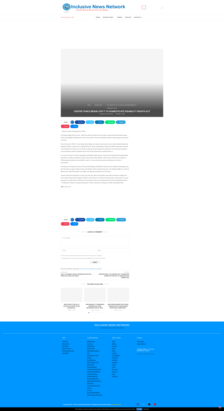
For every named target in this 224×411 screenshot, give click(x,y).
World (98, 17)
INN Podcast (65, 346)
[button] (63, 300)
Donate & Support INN (68, 350)
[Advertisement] (111, 33)
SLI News (89, 390)
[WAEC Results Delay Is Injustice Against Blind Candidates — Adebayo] (71, 295)
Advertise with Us (66, 348)
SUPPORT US (137, 17)
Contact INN (65, 353)
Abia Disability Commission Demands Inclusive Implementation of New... (95, 306)
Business (114, 343)
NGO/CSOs (128, 17)
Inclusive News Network (107, 114)
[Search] (144, 7)
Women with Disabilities (93, 392)
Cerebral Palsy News (92, 374)
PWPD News (90, 383)
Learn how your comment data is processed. (91, 268)
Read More (146, 409)
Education (114, 346)
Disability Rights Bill (92, 376)
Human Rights (90, 364)
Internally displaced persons (94, 369)
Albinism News (91, 346)
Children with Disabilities (93, 371)
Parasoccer (114, 371)
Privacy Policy (140, 341)
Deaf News (89, 343)
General (119, 17)
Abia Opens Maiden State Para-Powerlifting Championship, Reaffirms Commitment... (118, 306)
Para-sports (115, 369)
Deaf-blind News (91, 360)
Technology (115, 362)
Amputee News (91, 348)
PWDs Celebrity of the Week (94, 395)
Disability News (108, 17)
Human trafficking (92, 367)
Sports (113, 374)
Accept (139, 409)
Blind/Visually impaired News (93, 352)
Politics (114, 367)
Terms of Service (141, 343)
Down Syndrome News (93, 378)
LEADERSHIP (116, 355)
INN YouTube (65, 343)
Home (89, 105)
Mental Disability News (93, 362)
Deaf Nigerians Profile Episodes (92, 356)
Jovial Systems (116, 404)
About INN (65, 341)
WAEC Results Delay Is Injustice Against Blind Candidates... (71, 306)
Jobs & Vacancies (114, 352)
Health (113, 348)
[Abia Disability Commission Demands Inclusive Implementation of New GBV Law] (95, 295)
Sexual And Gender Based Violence (93, 387)
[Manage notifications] (219, 407)
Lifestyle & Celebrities (115, 359)
